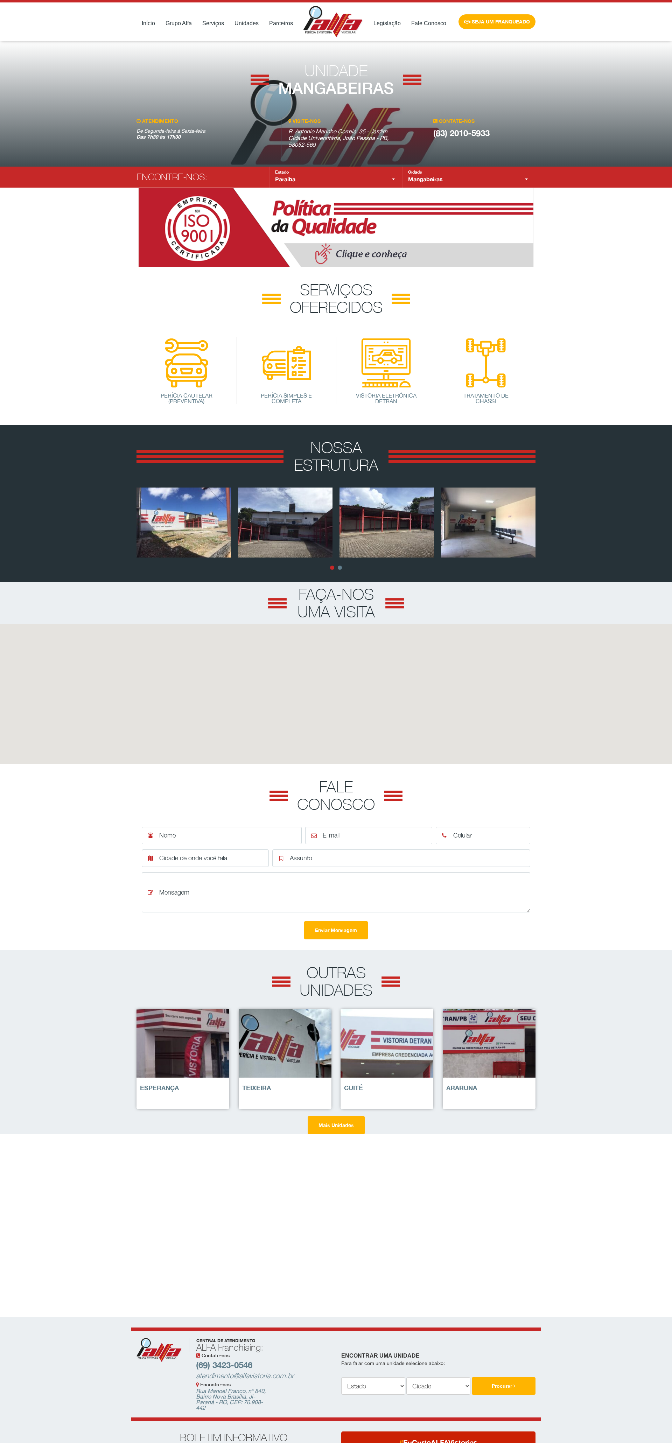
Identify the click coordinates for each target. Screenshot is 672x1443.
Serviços (213, 23)
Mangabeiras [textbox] (425, 179)
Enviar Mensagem (336, 930)
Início (148, 23)
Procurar (502, 1386)
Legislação (387, 23)
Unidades (246, 23)
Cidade (415, 172)
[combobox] (336, 179)
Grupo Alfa (179, 23)
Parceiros (281, 23)
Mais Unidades (336, 1125)
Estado (282, 172)
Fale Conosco (428, 23)
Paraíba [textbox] (285, 179)
